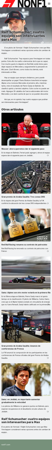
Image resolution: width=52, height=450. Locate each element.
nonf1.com (5, 445)
